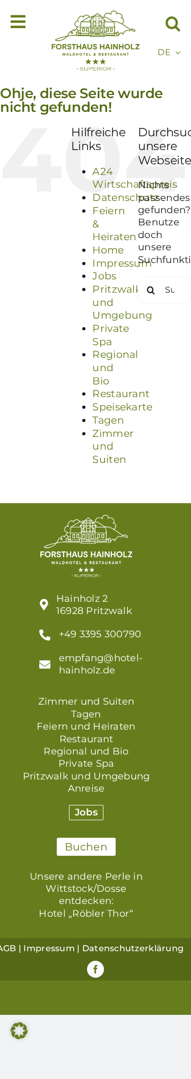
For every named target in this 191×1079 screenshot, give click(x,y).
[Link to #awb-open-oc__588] (18, 21)
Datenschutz (125, 197)
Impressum (121, 263)
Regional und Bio (86, 751)
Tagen (108, 420)
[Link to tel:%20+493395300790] (44, 635)
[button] (173, 23)
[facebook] (95, 969)
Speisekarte (122, 407)
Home (108, 250)
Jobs (104, 276)
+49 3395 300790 (100, 634)
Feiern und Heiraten (86, 726)
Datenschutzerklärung (133, 948)
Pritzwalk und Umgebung (86, 776)
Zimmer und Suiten (113, 446)
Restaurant (121, 394)
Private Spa (110, 335)
